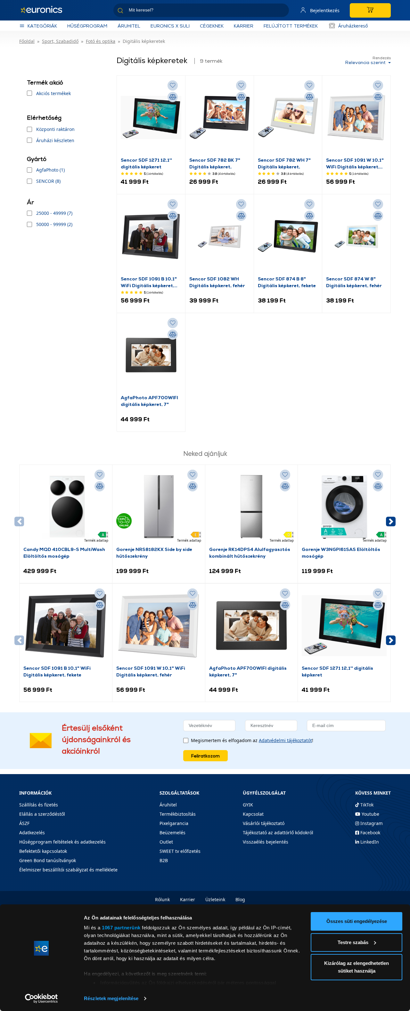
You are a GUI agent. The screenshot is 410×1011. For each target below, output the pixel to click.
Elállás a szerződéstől (42, 814)
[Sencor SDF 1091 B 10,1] (151, 236)
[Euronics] (44, 10)
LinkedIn (369, 842)
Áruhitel (129, 25)
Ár (30, 202)
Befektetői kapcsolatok (43, 851)
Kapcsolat (253, 814)
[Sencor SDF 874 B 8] (288, 236)
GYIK (248, 805)
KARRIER (243, 25)
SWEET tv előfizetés (180, 851)
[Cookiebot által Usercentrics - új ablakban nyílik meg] (41, 998)
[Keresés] (281, 11)
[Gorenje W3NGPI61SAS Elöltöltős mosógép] (344, 507)
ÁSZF (24, 823)
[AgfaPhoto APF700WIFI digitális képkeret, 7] (151, 355)
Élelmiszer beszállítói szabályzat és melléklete (68, 870)
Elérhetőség (44, 117)
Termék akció (45, 82)
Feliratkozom (205, 755)
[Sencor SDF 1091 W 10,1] (356, 117)
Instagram (371, 823)
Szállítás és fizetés (38, 805)
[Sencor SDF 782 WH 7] (288, 117)
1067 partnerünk (121, 927)
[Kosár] (370, 10)
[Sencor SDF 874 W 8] (356, 236)
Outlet (166, 842)
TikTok (366, 805)
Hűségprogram (87, 25)
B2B (164, 860)
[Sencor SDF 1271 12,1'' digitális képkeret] (151, 117)
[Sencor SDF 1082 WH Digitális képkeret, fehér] (219, 236)
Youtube (369, 814)
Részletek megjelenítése (111, 998)
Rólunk (162, 899)
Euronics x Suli (170, 25)
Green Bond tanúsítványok (47, 860)
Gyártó (36, 159)
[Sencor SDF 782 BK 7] (219, 117)
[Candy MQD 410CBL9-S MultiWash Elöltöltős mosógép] (65, 507)
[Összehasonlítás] (173, 97)
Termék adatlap (96, 540)
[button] (391, 521)
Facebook (369, 832)
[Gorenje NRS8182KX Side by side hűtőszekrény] (158, 507)
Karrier (187, 899)
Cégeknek (212, 25)
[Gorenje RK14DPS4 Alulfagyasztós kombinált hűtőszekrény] (251, 507)
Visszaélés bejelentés (265, 842)
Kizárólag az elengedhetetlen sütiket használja (356, 967)
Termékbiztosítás (178, 814)
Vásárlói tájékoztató (263, 823)
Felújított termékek (291, 25)
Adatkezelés (32, 832)
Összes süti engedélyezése (356, 921)
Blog (240, 899)
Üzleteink (215, 899)
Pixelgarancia (174, 823)
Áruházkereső (353, 26)
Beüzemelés (172, 832)
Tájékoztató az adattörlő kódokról (278, 832)
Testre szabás (353, 942)
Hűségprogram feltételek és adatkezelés (62, 842)
